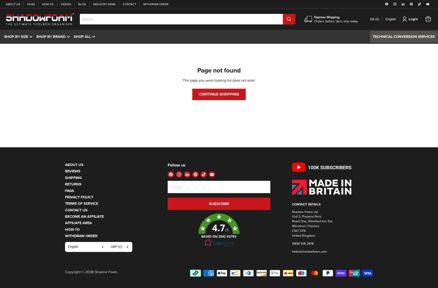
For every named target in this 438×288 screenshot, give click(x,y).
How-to (48, 4)
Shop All (85, 36)
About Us (13, 4)
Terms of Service (81, 203)
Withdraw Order (156, 4)
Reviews (73, 171)
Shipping (73, 177)
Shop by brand (54, 36)
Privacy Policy (79, 197)
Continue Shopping (219, 94)
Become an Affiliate (84, 216)
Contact (129, 4)
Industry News (104, 4)
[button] (219, 230)
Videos (66, 4)
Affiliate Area (78, 223)
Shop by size (19, 36)
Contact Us (76, 210)
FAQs (31, 4)
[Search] (289, 19)
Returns (73, 184)
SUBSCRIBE (219, 203)
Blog (82, 4)
